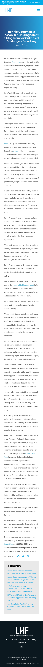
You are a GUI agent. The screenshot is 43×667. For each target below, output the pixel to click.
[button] (18, 556)
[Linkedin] (21, 647)
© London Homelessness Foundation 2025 (18, 657)
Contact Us (22, 642)
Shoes (6, 457)
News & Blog (32, 640)
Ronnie (6, 143)
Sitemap (34, 657)
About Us (23, 640)
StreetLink (16, 62)
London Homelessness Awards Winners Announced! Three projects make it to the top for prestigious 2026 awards (21, 579)
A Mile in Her (30, 453)
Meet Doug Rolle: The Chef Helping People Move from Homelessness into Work (21, 606)
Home (7, 640)
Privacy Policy (21, 659)
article (15, 151)
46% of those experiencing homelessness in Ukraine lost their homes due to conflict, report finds (19, 588)
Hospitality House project (23, 285)
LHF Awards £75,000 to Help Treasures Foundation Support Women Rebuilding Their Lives (21, 597)
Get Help (14, 640)
